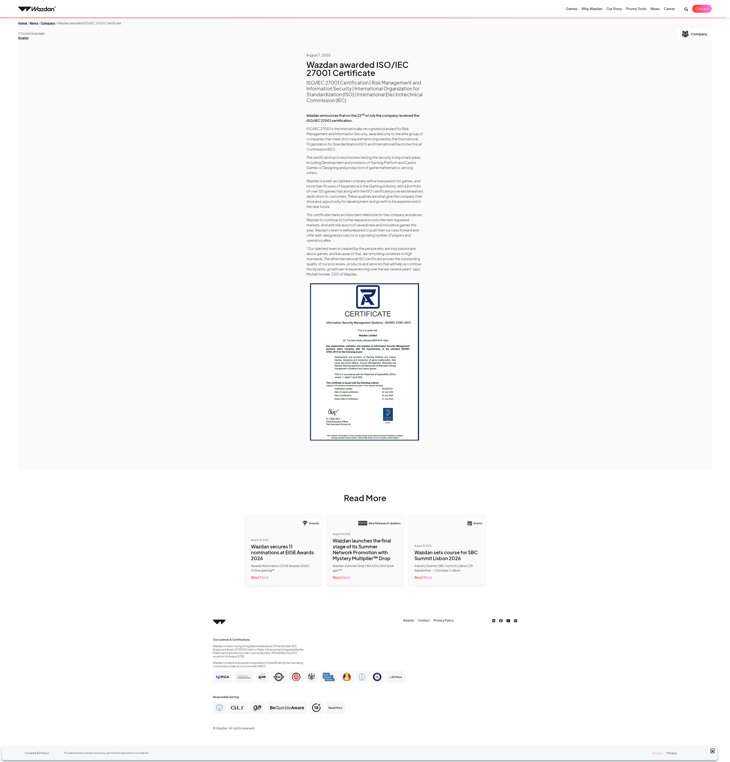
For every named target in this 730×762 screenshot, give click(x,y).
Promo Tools (636, 8)
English (23, 38)
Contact (702, 8)
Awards (408, 620)
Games (572, 8)
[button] (712, 751)
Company (48, 23)
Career (669, 8)
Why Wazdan (592, 8)
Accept (658, 753)
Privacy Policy (443, 620)
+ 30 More (395, 677)
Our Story (614, 8)
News (655, 8)
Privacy (672, 753)
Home (22, 23)
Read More (260, 577)
